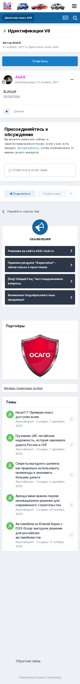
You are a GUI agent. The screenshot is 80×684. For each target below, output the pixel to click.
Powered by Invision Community (40, 677)
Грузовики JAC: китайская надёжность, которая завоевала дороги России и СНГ (40, 440)
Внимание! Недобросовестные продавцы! (31, 297)
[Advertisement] (40, 603)
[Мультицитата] (7, 111)
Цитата (19, 111)
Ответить (40, 61)
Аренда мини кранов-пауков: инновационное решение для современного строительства (38, 500)
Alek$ (16, 42)
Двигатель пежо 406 (43, 47)
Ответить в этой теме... (30, 170)
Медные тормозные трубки (23, 388)
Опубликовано (37, 82)
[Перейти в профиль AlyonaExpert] (10, 414)
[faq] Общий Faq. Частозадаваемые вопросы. (35, 281)
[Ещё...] (72, 79)
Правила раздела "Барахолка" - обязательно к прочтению (32, 265)
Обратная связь (28, 661)
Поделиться (21, 193)
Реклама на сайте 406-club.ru (31, 251)
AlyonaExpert (25, 421)
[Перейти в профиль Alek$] (8, 79)
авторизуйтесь (28, 148)
